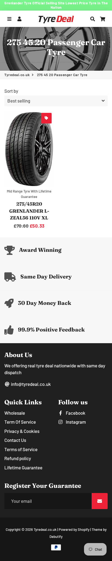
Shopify (83, 529)
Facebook (75, 413)
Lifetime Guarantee (23, 467)
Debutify (56, 536)
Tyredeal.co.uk (17, 75)
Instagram (75, 421)
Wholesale (14, 413)
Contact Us (15, 440)
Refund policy (17, 458)
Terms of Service (21, 449)
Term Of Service (20, 421)
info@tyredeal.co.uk (30, 384)
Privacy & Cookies (21, 431)
